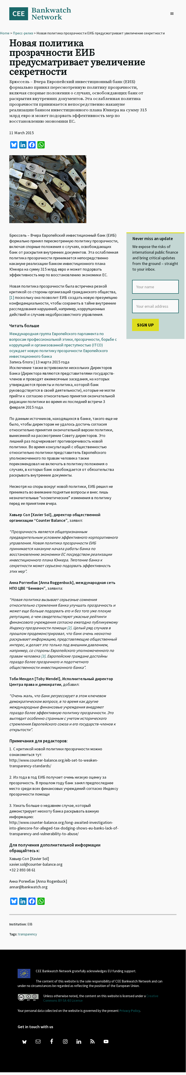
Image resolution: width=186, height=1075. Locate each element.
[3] (43, 656)
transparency (27, 934)
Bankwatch (43, 14)
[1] (11, 297)
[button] (173, 14)
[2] (69, 627)
